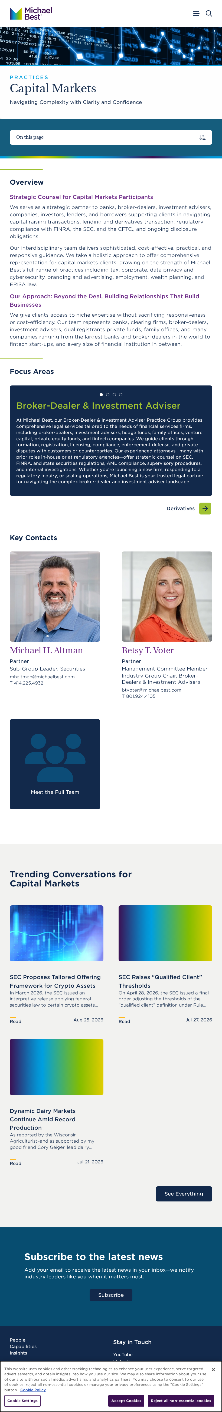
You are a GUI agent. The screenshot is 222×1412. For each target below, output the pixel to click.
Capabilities (23, 1347)
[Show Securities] (120, 394)
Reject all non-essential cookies (181, 1401)
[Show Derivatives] (107, 394)
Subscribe (111, 1295)
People (17, 1340)
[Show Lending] (114, 394)
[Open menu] (195, 13)
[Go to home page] (31, 13)
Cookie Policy (33, 1390)
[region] (111, 1386)
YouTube (123, 1354)
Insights (18, 1353)
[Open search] (209, 13)
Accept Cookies (126, 1401)
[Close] (213, 1370)
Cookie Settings (22, 1401)
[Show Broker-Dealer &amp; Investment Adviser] (101, 394)
